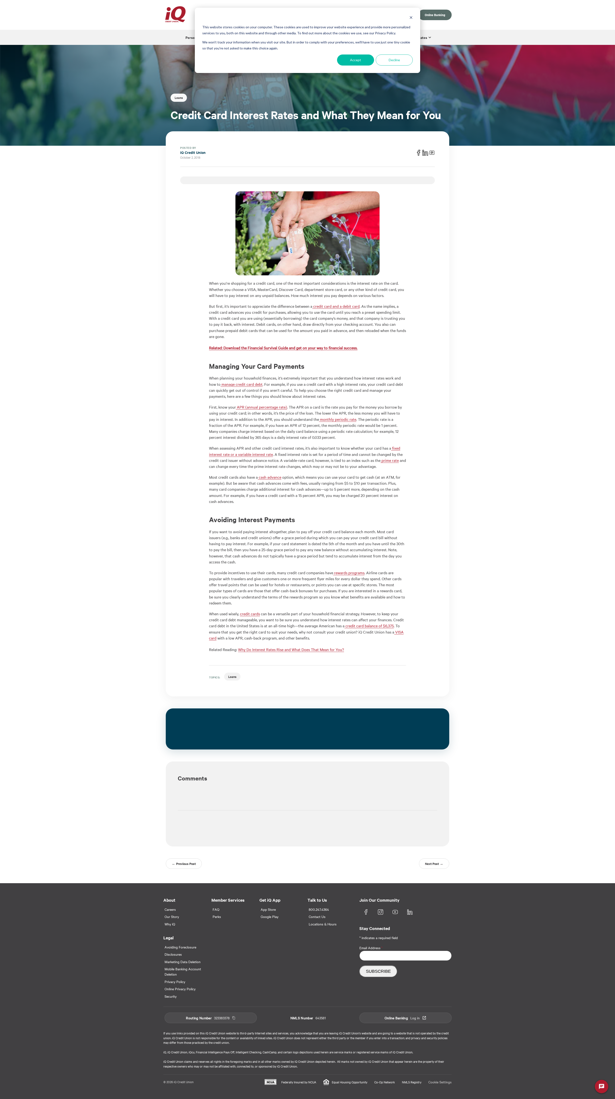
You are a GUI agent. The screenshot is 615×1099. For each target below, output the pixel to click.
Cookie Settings (440, 1082)
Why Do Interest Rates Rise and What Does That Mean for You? (291, 649)
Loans (179, 97)
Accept (355, 60)
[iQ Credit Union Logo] (175, 15)
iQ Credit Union (193, 152)
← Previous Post (184, 863)
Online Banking (435, 14)
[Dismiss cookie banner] (411, 18)
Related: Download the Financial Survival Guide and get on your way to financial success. (283, 347)
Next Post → (434, 863)
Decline (394, 60)
